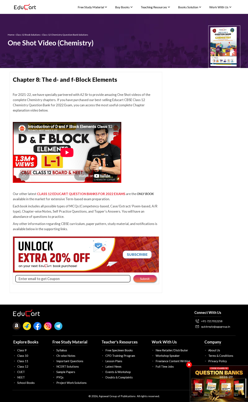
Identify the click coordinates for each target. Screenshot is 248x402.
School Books (26, 382)
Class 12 (22, 366)
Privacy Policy (217, 361)
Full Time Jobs (165, 366)
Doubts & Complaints (119, 377)
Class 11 (22, 361)
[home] (25, 7)
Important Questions (69, 361)
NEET (21, 377)
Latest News (113, 366)
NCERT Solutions (67, 366)
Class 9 (22, 350)
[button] (92, 7)
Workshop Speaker (168, 355)
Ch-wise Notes (65, 355)
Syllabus (61, 350)
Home (11, 34)
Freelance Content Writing (173, 361)
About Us (214, 350)
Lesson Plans (113, 361)
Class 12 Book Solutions (28, 34)
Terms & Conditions (220, 355)
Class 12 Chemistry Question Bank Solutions (65, 34)
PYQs (60, 377)
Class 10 (22, 355)
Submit (145, 278)
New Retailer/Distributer (172, 350)
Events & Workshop (118, 372)
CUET (21, 372)
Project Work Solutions (71, 382)
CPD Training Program (120, 355)
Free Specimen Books (119, 350)
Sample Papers (65, 372)
